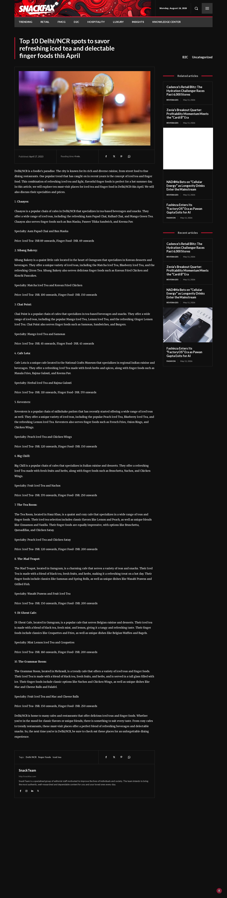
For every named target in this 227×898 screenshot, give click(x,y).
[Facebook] (106, 156)
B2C (185, 57)
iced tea (57, 757)
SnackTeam (27, 770)
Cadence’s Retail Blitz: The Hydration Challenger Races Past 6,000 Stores (186, 90)
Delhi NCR (31, 757)
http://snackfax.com (27, 776)
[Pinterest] (121, 156)
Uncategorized (202, 57)
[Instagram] (26, 790)
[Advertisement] (188, 148)
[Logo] (82, 8)
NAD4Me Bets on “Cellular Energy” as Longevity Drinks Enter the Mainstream (186, 185)
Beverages (172, 100)
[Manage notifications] (219, 890)
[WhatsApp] (129, 156)
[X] (113, 156)
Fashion (171, 217)
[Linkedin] (32, 790)
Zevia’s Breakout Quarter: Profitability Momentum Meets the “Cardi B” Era (188, 113)
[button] (196, 8)
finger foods (44, 757)
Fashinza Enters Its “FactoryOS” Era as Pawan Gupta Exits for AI (184, 208)
